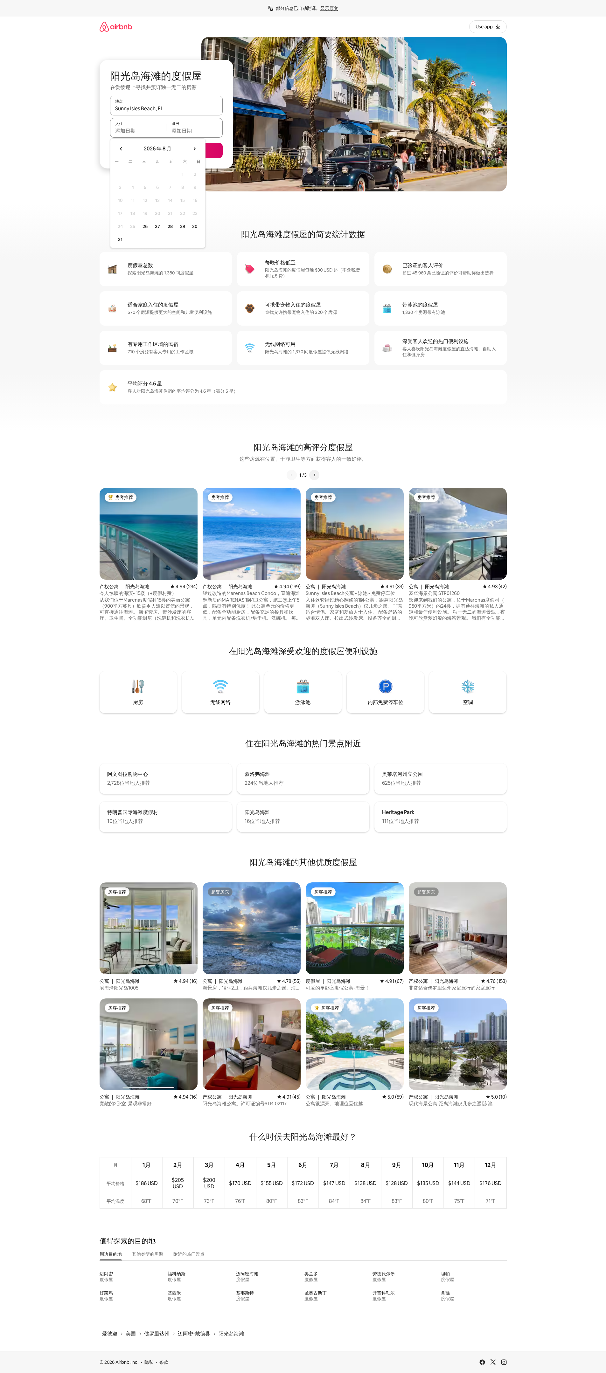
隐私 (148, 1362)
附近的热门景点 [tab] (189, 1254)
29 (182, 226)
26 (145, 226)
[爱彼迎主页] (116, 27)
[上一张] (292, 475)
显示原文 (329, 8)
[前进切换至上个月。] (121, 149)
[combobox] (166, 108)
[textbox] (138, 131)
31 (120, 239)
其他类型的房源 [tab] (147, 1254)
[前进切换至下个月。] (194, 149)
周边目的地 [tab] (111, 1254)
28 (170, 226)
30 (195, 226)
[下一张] (314, 475)
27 (157, 226)
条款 (163, 1362)
